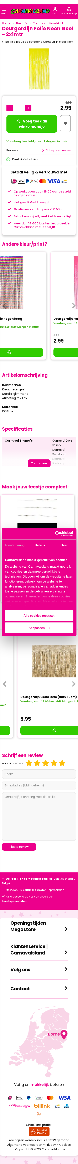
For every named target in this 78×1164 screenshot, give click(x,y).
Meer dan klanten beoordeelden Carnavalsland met (42, 225)
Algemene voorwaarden (24, 1145)
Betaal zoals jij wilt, (42, 216)
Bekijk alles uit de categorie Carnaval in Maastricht (39, 42)
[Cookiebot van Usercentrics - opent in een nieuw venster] (55, 533)
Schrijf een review (59, 150)
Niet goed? (31, 202)
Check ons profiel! (39, 1125)
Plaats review (19, 847)
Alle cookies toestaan (39, 615)
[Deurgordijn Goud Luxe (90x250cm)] (39, 661)
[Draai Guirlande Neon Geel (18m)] (39, 526)
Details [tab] (40, 545)
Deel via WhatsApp (26, 159)
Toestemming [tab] (15, 545)
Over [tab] (64, 545)
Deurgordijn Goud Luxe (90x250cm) (33, 697)
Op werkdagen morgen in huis (43, 193)
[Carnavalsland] (30, 12)
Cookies (65, 1145)
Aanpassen (36, 627)
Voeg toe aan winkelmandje (33, 124)
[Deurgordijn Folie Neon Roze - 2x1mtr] (39, 283)
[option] (39, 69)
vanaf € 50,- (38, 209)
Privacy (51, 1145)
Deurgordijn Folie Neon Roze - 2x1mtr (34, 319)
